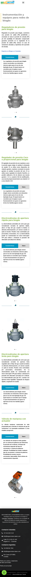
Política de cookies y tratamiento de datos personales (9, 561)
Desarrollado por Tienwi (19, 574)
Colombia (4, 518)
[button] (23, 2)
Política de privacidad (5, 565)
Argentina (10, 518)
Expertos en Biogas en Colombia (11, 51)
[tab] (10, 57)
